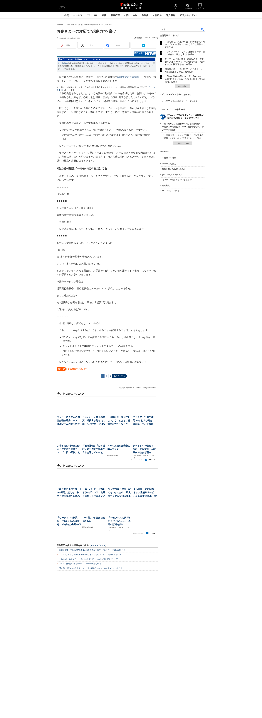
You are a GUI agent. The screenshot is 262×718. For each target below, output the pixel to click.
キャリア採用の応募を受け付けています (180, 101)
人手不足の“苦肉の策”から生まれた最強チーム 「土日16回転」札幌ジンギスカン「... (68, 449)
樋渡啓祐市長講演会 (128, 77)
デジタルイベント (188, 15)
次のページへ (119, 376)
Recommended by (137, 460)
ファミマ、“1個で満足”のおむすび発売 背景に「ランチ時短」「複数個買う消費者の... (144, 421)
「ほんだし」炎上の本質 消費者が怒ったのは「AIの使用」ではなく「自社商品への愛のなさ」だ (185, 44)
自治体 (145, 15)
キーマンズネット (98, 546)
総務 (104, 15)
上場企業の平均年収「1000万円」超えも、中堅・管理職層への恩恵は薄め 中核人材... (69, 493)
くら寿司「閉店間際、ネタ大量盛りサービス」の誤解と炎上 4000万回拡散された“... (145, 493)
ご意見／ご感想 (169, 158)
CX (88, 15)
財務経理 (115, 15)
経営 (66, 15)
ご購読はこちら (182, 143)
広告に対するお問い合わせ (174, 169)
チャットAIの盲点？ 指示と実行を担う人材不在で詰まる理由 (144, 449)
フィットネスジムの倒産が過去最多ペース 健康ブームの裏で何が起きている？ (68, 421)
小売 (126, 15)
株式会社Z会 (63, 63)
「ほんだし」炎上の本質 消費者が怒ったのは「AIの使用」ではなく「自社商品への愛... (93, 421)
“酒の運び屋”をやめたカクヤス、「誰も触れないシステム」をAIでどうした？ (90, 568)
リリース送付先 (169, 164)
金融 (135, 15)
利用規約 (166, 185)
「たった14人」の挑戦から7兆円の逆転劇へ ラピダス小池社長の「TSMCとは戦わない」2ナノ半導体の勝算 (183, 127)
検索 (202, 29)
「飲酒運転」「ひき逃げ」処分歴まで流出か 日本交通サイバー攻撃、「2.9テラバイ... (94, 449)
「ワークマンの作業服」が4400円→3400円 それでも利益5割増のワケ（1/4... (69, 521)
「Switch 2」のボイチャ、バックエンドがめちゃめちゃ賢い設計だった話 (88, 559)
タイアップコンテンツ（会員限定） (178, 180)
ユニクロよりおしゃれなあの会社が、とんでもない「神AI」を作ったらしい (90, 554)
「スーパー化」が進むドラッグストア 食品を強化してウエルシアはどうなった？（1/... (93, 493)
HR (96, 15)
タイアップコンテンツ (172, 174)
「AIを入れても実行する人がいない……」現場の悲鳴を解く (119, 521)
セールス (77, 15)
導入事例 (170, 15)
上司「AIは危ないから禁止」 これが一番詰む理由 (80, 564)
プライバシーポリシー (172, 191)
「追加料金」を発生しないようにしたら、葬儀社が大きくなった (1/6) (118, 421)
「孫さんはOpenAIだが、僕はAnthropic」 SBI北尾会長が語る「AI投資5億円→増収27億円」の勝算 (185, 79)
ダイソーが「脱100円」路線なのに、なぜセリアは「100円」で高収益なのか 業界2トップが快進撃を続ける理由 (185, 62)
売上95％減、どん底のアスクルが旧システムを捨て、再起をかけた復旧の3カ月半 (92, 550)
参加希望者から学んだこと (78, 369)
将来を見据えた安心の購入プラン (118, 447)
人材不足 (157, 15)
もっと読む (182, 86)
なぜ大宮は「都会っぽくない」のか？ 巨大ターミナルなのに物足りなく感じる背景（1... (119, 493)
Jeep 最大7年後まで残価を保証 (93, 519)
